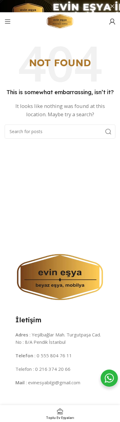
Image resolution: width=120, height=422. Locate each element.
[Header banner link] (51, 6)
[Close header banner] (112, 6)
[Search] (108, 132)
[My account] (112, 21)
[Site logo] (60, 21)
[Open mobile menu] (8, 21)
